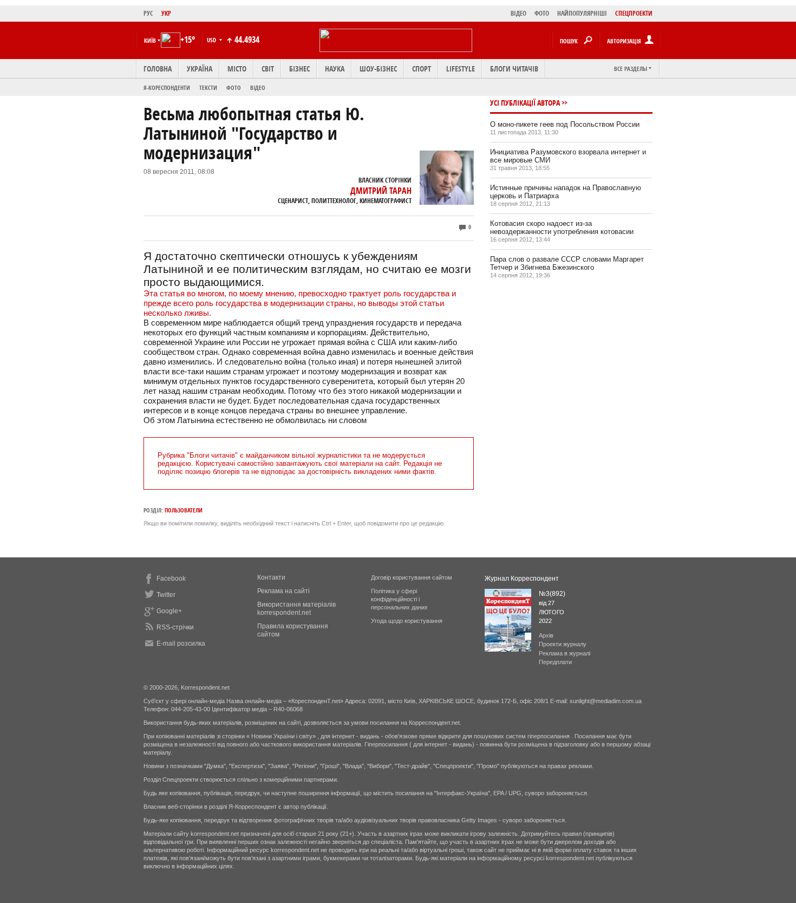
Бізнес (299, 68)
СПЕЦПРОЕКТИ (634, 13)
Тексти (208, 87)
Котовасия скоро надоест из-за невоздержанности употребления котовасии (562, 227)
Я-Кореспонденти (166, 87)
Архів (546, 635)
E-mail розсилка (180, 643)
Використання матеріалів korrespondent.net (296, 608)
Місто (236, 68)
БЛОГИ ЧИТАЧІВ (514, 68)
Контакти (271, 577)
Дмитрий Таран (381, 191)
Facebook (171, 578)
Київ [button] (150, 40)
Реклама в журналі (564, 653)
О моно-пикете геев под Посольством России (565, 124)
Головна (157, 68)
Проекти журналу (562, 644)
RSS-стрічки (175, 627)
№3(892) (552, 593)
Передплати (555, 662)
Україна (199, 68)
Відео (257, 87)
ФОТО (541, 13)
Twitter (165, 595)
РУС (148, 13)
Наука (334, 68)
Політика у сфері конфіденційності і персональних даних (399, 599)
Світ (268, 68)
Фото (233, 87)
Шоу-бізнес (378, 68)
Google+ (169, 611)
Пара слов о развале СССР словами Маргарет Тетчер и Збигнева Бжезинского (567, 263)
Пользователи (184, 510)
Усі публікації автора (525, 103)
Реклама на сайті (283, 591)
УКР (166, 13)
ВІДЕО (518, 13)
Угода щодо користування (406, 621)
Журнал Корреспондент (522, 578)
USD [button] (212, 40)
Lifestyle (460, 68)
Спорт (421, 68)
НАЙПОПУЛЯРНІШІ (582, 13)
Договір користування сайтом (411, 577)
